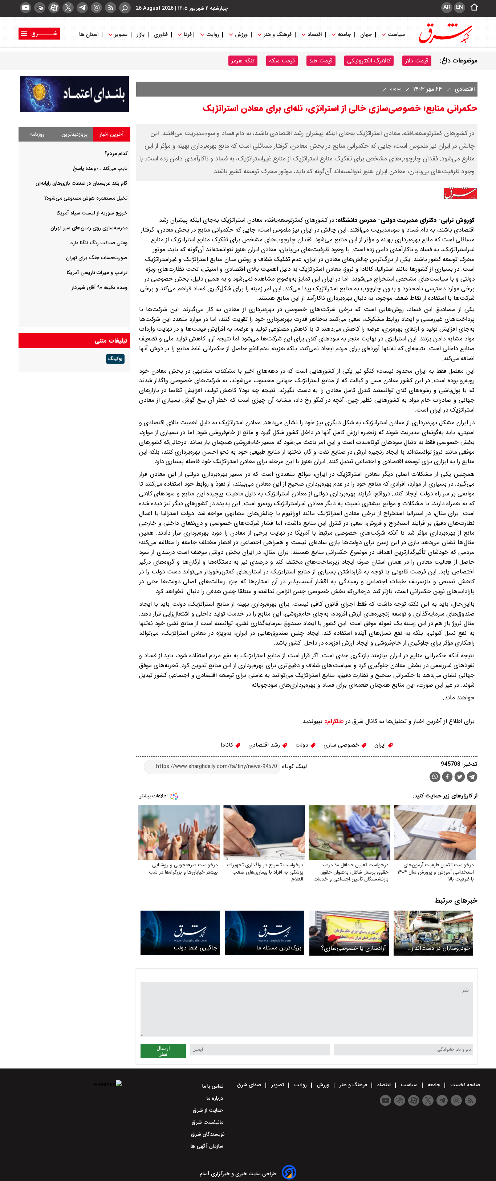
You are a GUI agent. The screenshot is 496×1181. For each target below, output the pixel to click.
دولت (302, 744)
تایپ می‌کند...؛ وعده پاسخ (100, 168)
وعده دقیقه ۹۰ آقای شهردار (99, 287)
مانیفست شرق (208, 1122)
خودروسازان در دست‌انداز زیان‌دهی (440, 948)
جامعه (344, 34)
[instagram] (96, 7)
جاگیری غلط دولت (195, 947)
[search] (125, 7)
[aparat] (54, 7)
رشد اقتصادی (265, 744)
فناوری (160, 34)
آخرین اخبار (111, 134)
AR (446, 7)
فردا (187, 34)
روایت (212, 34)
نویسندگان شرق (208, 1134)
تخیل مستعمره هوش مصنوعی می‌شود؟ (85, 198)
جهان (366, 34)
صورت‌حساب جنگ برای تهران (96, 258)
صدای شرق (250, 1085)
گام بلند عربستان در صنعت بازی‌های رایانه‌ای (81, 183)
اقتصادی (464, 89)
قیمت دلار (416, 60)
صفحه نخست (464, 1085)
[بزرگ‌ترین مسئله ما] (264, 933)
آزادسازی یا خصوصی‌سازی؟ (353, 948)
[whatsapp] (435, 777)
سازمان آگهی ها (208, 1146)
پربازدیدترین (74, 134)
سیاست (396, 34)
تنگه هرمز (243, 60)
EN (459, 7)
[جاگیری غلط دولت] (180, 933)
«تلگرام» (333, 721)
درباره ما (216, 1098)
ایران (380, 744)
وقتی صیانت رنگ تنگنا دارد (98, 243)
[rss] (110, 7)
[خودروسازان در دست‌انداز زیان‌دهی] (433, 933)
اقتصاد (314, 34)
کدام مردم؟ (116, 154)
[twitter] (68, 7)
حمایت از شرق (209, 1110)
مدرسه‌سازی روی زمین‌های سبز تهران (88, 228)
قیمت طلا (321, 60)
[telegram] (82, 7)
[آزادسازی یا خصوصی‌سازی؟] (349, 933)
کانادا (228, 744)
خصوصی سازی (342, 744)
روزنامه (37, 134)
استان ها (89, 34)
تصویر (121, 34)
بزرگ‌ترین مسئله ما (278, 947)
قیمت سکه (282, 60)
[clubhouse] (39, 7)
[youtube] (25, 7)
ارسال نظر (163, 1051)
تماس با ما (213, 1086)
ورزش (241, 34)
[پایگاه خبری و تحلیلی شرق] (444, 42)
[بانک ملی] (74, 110)
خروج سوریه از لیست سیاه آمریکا (92, 213)
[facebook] (447, 777)
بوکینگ (115, 359)
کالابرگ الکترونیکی (369, 60)
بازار (140, 34)
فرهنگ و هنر (277, 34)
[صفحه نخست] (472, 7)
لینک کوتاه (293, 766)
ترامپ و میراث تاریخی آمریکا (97, 273)
